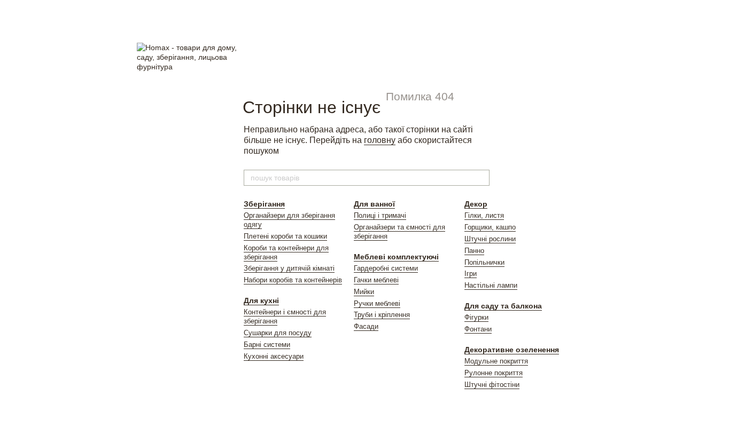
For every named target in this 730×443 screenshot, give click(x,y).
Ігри (470, 274)
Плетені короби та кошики (285, 236)
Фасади (366, 326)
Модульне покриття (496, 361)
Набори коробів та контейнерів (293, 280)
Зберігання (264, 204)
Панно (474, 251)
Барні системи (267, 345)
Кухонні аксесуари (274, 356)
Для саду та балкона (503, 306)
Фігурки (476, 317)
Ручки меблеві (377, 303)
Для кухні (261, 300)
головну (379, 140)
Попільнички (484, 262)
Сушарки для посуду (278, 333)
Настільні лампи (490, 285)
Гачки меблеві (376, 280)
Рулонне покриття (493, 373)
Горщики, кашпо (490, 227)
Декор (475, 204)
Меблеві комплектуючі (396, 256)
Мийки (364, 292)
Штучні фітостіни (491, 385)
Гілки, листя (484, 215)
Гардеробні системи (386, 268)
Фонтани (478, 329)
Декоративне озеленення (511, 349)
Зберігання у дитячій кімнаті (289, 268)
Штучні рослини (490, 239)
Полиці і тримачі (380, 215)
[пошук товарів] (481, 178)
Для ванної (374, 204)
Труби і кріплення (382, 315)
